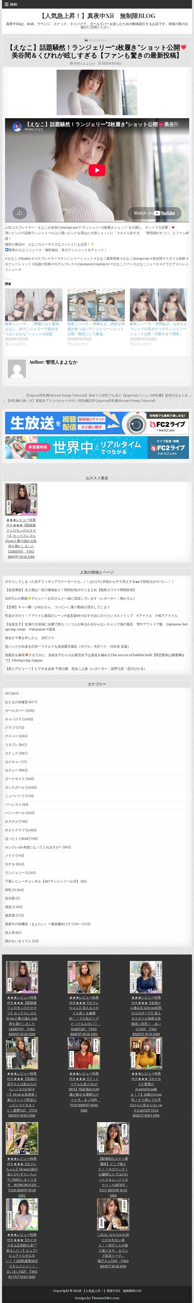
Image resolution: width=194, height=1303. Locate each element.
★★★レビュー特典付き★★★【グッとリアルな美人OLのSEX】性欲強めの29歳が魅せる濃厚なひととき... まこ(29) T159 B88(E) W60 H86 (84, 1092)
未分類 (10, 898)
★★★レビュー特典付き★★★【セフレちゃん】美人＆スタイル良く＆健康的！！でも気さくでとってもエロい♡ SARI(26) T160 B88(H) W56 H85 (84, 1016)
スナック (11, 753)
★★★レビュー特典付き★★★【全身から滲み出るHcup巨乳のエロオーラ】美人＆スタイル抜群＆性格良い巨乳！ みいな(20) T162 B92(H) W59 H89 (146, 1016)
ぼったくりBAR (16, 839)
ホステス (11, 821)
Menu (13, 4)
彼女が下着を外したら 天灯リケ (29, 638)
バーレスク (13, 804)
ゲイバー (11, 736)
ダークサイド (15, 779)
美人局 (10, 933)
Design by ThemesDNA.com (97, 1298)
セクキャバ (13, 762)
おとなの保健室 (16, 702)
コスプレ (11, 745)
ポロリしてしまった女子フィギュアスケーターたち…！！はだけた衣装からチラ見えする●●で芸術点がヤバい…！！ (90, 581)
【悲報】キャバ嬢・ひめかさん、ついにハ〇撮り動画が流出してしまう (57, 607)
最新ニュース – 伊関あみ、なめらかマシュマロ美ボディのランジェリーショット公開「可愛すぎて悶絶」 (158, 329)
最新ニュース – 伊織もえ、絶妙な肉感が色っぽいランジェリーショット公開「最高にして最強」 (96, 329)
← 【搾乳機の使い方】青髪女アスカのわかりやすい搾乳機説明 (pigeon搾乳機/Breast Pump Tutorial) (78, 401)
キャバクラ (13, 719)
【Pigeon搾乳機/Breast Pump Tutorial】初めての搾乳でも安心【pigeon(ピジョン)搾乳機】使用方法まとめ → (108, 395)
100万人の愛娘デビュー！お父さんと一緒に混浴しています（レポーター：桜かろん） (70, 598)
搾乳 (8, 890)
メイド (10, 855)
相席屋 (10, 915)
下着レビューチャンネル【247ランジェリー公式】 (42, 881)
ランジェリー (98, 40)
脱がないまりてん (18, 941)
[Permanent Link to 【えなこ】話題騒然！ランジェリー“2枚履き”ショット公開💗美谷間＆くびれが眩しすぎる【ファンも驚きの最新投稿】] (97, 92)
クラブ (10, 727)
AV (7, 693)
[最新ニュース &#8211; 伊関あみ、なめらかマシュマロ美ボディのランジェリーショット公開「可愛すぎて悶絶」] (158, 304)
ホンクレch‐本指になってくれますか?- (33, 847)
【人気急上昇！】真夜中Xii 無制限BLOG (97, 15)
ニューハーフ (15, 796)
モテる (10, 864)
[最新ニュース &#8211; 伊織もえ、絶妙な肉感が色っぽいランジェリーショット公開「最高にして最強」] (96, 304)
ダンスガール (15, 787)
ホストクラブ (15, 830)
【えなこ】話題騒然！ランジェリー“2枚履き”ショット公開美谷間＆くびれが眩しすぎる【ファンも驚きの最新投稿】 (94, 51)
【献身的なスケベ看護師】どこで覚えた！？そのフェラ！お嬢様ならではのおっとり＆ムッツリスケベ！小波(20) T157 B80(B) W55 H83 (113, 1177)
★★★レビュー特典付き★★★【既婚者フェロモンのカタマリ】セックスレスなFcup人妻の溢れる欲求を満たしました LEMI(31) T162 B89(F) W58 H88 (21, 538)
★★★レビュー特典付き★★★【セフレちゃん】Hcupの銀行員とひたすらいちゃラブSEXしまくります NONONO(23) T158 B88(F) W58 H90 (23, 1177)
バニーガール (15, 813)
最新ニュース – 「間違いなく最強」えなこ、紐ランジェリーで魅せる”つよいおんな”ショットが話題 (33, 329)
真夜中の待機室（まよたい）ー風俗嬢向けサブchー (43, 924)
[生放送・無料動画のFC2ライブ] (97, 433)
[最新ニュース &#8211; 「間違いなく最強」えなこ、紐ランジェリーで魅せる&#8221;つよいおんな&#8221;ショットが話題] (33, 304)
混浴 (8, 907)
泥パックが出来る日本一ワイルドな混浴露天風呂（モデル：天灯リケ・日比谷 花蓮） (68, 646)
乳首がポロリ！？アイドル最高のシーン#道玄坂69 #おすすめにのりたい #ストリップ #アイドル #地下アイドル (91, 616)
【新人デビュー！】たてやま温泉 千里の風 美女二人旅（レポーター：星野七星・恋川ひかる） (76, 669)
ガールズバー (15, 710)
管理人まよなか (84, 63)
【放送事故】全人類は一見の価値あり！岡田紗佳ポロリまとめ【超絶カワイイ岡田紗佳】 (70, 590)
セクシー (11, 770)
